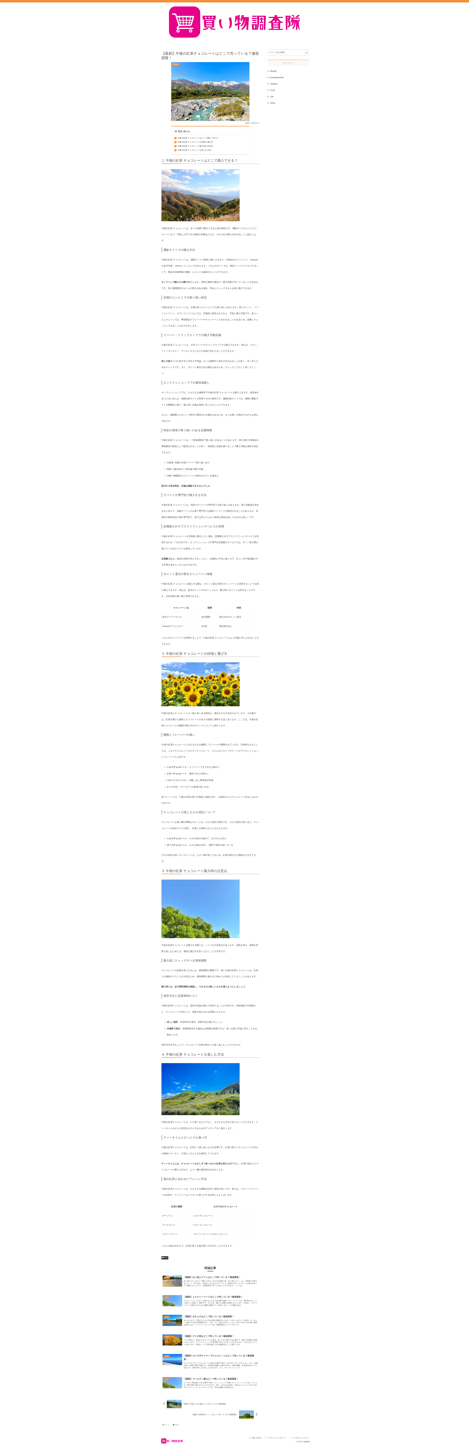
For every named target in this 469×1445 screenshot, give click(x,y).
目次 (180, 131)
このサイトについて (301, 1438)
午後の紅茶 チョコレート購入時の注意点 (195, 146)
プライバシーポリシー (277, 1438)
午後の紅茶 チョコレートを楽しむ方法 (194, 150)
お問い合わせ (256, 1438)
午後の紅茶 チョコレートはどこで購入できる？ (198, 138)
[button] (306, 52)
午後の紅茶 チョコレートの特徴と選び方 (195, 142)
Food (166, 1258)
